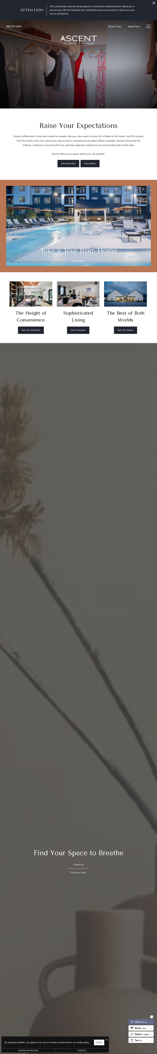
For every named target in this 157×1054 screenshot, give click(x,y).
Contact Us (81, 1050)
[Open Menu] (148, 26)
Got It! (99, 1042)
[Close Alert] (154, 3)
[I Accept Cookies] (107, 1040)
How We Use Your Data (28, 1050)
